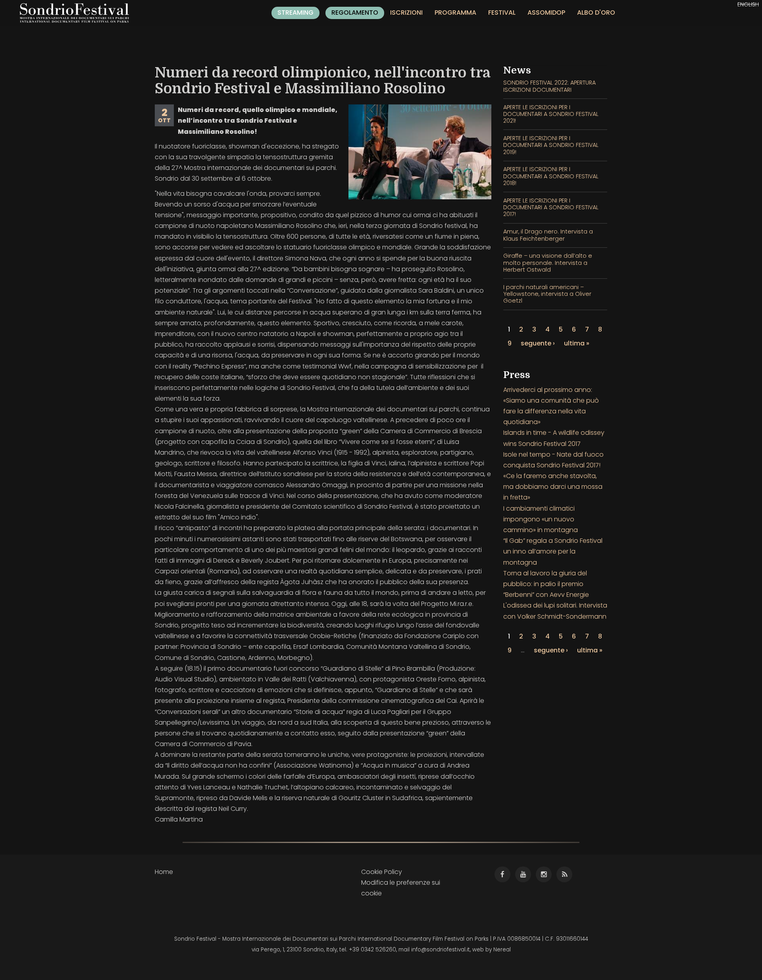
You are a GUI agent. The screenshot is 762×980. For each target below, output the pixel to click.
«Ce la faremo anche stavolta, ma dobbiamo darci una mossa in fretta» (552, 486)
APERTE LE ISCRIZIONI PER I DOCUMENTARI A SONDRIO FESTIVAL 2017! (550, 207)
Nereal (502, 949)
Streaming (295, 12)
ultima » (576, 343)
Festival (502, 12)
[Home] (77, 13)
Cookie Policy (381, 871)
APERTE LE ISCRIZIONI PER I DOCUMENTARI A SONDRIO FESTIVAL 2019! (550, 145)
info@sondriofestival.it (440, 949)
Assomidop (546, 12)
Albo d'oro (596, 12)
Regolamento (354, 12)
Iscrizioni (406, 12)
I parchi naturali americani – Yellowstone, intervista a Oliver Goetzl (547, 294)
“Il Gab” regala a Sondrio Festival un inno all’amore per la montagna (552, 551)
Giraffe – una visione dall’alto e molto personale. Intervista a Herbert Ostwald (547, 263)
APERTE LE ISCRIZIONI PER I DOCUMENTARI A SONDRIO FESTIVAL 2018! (550, 176)
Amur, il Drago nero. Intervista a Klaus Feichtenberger (548, 235)
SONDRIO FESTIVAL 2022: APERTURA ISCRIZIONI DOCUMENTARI (549, 86)
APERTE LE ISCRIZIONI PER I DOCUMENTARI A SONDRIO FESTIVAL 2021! (550, 114)
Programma (455, 12)
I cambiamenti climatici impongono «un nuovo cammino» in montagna (540, 519)
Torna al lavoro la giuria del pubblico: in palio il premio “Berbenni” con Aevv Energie (546, 584)
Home (164, 871)
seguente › (538, 343)
